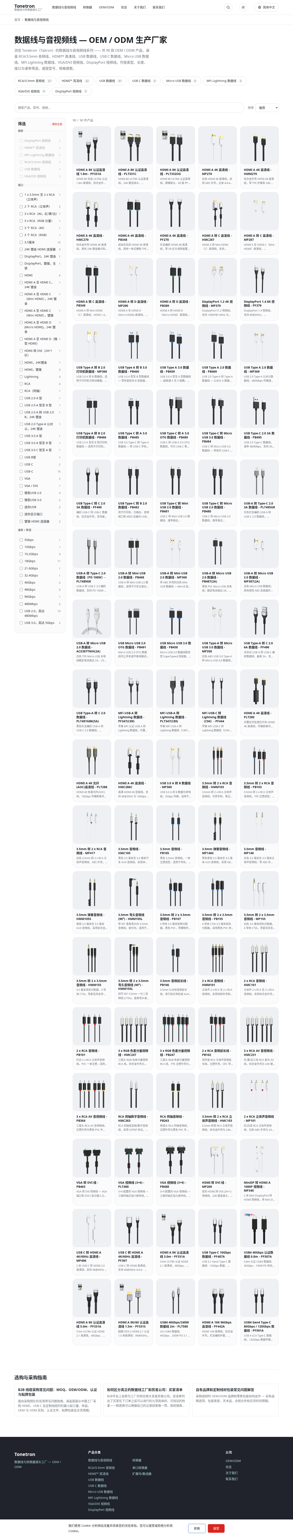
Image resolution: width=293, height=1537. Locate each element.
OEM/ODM (106, 7)
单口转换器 (139, 1468)
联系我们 (159, 7)
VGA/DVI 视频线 (31, 91)
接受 (216, 1528)
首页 (17, 20)
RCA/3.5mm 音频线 (34, 81)
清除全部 (57, 124)
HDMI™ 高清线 (75, 81)
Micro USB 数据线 (181, 81)
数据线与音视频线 (64, 7)
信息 (124, 7)
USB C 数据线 (144, 81)
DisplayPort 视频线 (70, 91)
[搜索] (228, 7)
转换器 (87, 7)
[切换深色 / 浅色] (243, 7)
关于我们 (140, 7)
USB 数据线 (110, 81)
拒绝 (197, 1528)
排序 (251, 107)
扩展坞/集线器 (141, 1474)
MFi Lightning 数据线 (224, 81)
